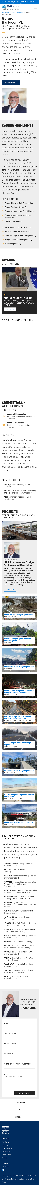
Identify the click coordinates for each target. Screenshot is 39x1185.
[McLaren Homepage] (10, 7)
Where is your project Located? (17, 1064)
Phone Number (10, 1043)
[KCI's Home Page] (5, 1130)
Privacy (4, 1182)
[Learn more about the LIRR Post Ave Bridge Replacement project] (19, 333)
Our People (19, 12)
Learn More (10, 589)
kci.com (25, 1)
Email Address (10, 1033)
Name (6, 1023)
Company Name (10, 1053)
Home (4, 12)
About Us (10, 12)
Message (7, 1074)
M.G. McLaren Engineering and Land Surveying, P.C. (18, 1179)
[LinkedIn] (3, 1170)
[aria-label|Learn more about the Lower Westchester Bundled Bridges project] (19, 350)
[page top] (19, 1109)
